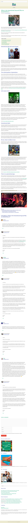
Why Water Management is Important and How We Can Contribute (9, 491)
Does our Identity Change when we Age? (8, 121)
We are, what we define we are (5, 43)
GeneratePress (18, 521)
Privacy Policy (2, 507)
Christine (4, 257)
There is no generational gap (5, 44)
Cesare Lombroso (24, 178)
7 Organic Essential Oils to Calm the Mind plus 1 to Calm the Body (10, 212)
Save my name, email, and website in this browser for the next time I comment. (12, 433)
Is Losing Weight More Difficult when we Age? (6, 494)
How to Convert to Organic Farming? (5, 492)
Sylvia (4, 358)
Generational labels (4, 42)
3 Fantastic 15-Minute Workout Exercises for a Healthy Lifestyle (8, 493)
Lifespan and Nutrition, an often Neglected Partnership (9, 211)
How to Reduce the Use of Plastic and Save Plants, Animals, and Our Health (10, 490)
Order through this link (3, 466)
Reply (2, 228)
